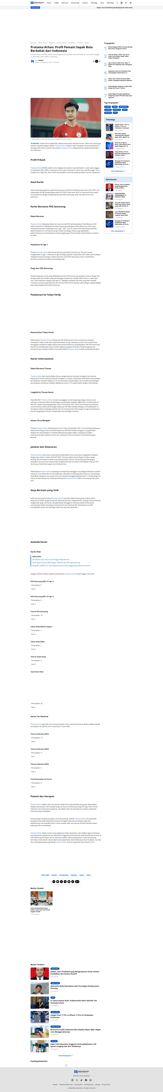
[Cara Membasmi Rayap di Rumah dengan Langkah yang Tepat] (109, 214)
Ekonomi (65, 3)
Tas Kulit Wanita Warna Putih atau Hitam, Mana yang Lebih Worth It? (122, 204)
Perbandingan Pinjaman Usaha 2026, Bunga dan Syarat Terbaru (120, 87)
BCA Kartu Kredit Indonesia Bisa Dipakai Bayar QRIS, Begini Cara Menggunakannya (75, 1031)
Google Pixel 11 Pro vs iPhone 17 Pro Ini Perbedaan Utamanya (71, 1016)
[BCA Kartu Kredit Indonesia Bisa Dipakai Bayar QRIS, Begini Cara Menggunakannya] (40, 1032)
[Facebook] (57, 881)
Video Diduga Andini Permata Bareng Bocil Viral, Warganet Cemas (120, 48)
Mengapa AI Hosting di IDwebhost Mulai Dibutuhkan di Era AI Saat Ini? (122, 162)
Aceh (53, 997)
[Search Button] (126, 3)
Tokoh (88, 875)
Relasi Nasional (77, 1088)
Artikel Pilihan (56, 1026)
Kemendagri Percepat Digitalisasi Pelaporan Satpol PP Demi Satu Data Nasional (120, 95)
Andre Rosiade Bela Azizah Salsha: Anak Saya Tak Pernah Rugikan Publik (40, 909)
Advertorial (55, 968)
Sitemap (97, 1084)
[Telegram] (65, 881)
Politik (56, 3)
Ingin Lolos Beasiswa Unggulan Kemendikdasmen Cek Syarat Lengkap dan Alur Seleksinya (73, 1045)
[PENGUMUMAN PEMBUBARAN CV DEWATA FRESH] (109, 196)
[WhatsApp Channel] (90, 1080)
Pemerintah (75, 3)
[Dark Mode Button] (121, 3)
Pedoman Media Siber (66, 1084)
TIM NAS (82, 875)
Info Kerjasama (89, 1084)
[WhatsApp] (72, 881)
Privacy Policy (106, 1084)
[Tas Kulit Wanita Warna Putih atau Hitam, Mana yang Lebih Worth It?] (109, 205)
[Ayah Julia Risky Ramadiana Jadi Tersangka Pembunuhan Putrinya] (40, 988)
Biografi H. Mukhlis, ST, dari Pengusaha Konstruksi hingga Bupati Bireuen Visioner (61, 566)
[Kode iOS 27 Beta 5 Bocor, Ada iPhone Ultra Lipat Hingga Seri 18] (109, 145)
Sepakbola (74, 875)
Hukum (85, 3)
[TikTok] (81, 1080)
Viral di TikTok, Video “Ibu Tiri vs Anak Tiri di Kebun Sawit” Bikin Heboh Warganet (118, 56)
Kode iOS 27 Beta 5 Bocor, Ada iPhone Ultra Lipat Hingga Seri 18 (122, 144)
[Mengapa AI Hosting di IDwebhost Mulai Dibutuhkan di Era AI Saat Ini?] (109, 164)
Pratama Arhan (59, 146)
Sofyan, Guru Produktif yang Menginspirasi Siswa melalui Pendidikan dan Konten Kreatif (111, 7)
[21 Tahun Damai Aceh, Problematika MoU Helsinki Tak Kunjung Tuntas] (40, 1003)
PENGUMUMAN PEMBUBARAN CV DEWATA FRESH (120, 195)
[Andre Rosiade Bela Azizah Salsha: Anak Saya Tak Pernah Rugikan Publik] (42, 898)
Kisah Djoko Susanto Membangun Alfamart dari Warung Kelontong (56, 563)
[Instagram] (72, 1080)
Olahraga (94, 3)
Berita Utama (45, 875)
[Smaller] (93, 61)
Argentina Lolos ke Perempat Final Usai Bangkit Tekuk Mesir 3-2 (119, 72)
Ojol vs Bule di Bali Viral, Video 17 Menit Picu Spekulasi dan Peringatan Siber (120, 64)
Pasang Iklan (79, 1084)
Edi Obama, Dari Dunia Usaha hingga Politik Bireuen (51, 560)
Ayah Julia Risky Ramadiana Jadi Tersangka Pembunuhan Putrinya (74, 987)
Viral (102, 3)
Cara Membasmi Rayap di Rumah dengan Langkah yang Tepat (122, 213)
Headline (54, 875)
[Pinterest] (68, 881)
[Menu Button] (130, 3)
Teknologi (110, 3)
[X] (61, 881)
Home (49, 3)
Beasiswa (54, 1041)
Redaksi (55, 1084)
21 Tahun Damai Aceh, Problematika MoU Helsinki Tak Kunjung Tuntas (73, 1002)
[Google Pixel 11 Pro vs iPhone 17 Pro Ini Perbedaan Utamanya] (40, 1017)
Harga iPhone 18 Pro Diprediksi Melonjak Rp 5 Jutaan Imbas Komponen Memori (122, 153)
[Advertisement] (81, 25)
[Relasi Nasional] (81, 1071)
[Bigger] (99, 61)
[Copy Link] (53, 881)
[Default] (96, 61)
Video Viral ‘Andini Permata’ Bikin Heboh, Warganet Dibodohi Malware (120, 79)
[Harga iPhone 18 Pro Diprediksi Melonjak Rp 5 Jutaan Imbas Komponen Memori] (109, 154)
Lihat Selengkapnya (64, 1055)
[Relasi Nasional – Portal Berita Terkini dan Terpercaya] (37, 2)
